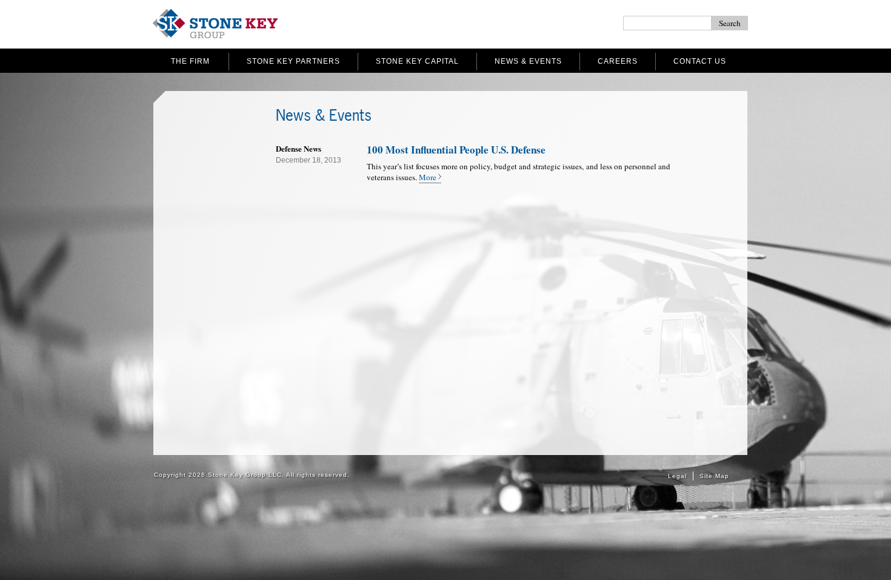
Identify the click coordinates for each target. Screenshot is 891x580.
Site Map (714, 476)
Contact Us (699, 61)
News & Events (528, 61)
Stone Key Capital (417, 61)
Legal (677, 476)
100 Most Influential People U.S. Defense (456, 149)
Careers (618, 61)
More (427, 177)
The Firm (190, 61)
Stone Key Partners (293, 61)
